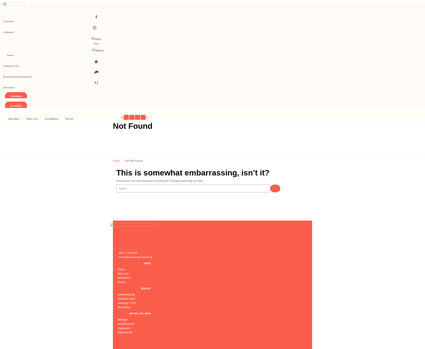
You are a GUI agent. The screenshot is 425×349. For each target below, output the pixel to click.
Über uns (32, 119)
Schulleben (51, 119)
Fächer (69, 119)
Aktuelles (13, 119)
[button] (16, 96)
